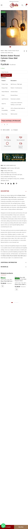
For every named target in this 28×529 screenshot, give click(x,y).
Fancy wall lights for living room (8, 176)
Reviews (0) (4, 266)
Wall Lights (17, 168)
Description (5, 191)
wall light (22, 178)
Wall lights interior (5, 180)
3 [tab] (13, 46)
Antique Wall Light (8, 170)
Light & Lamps (10, 168)
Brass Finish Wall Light (6, 174)
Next (25, 28)
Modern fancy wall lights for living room (10, 178)
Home (2, 50)
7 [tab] (18, 46)
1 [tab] (10, 46)
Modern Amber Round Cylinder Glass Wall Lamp (14, 255)
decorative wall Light (17, 174)
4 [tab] (14, 46)
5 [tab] (15, 46)
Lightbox (24, 43)
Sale (8, 279)
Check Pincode (6, 75)
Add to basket (7, 527)
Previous (2, 28)
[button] (10, 302)
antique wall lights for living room (8, 172)
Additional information (9, 262)
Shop (6, 50)
